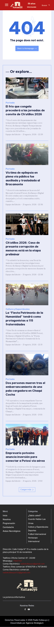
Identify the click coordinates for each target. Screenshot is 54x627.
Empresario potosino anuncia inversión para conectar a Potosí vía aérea (25, 456)
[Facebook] (25, 609)
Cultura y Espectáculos (18, 309)
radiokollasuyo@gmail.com (32, 564)
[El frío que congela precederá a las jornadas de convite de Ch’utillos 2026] (27, 88)
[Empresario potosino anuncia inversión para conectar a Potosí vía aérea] (27, 434)
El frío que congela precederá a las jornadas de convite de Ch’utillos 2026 (25, 110)
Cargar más (25, 489)
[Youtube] (29, 609)
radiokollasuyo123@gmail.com (16, 572)
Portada (10, 103)
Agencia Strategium (35, 622)
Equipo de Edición (13, 134)
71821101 (17, 561)
